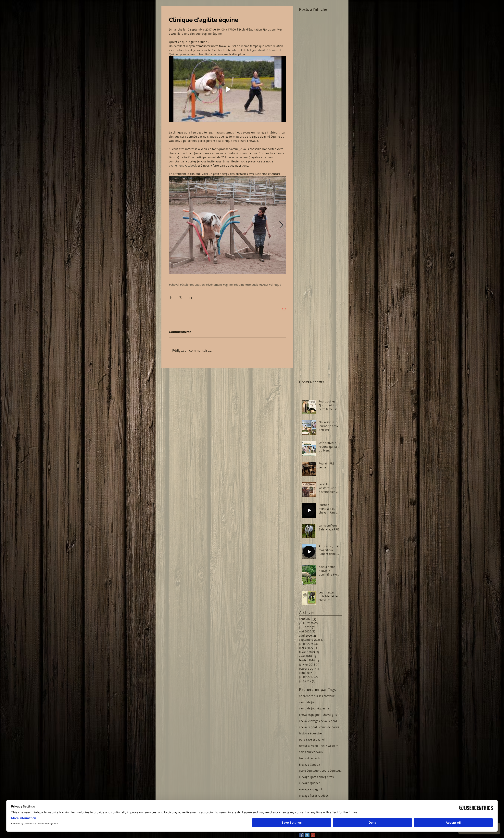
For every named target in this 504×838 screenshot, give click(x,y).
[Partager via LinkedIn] (190, 297)
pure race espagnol (312, 739)
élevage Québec (309, 783)
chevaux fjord (308, 727)
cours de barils (329, 727)
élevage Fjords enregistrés (316, 777)
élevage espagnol (310, 789)
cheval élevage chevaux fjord (318, 721)
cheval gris (330, 715)
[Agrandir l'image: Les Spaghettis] (227, 225)
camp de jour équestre (314, 708)
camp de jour (308, 702)
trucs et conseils (310, 758)
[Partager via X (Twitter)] (180, 297)
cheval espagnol (309, 715)
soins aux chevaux (311, 752)
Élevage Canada (309, 764)
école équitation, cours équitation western (320, 770)
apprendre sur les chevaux (316, 696)
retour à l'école (309, 746)
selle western (329, 746)
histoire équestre (310, 733)
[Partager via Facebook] (171, 297)
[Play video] (227, 89)
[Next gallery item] (281, 225)
